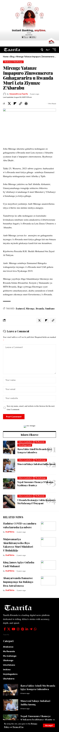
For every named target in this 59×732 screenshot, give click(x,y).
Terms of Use (18, 727)
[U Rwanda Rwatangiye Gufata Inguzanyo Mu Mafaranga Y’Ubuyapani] (9, 501)
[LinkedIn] (27, 629)
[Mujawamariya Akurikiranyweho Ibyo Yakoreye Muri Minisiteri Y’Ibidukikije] (48, 541)
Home (5, 56)
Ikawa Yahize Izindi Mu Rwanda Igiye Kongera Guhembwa (34, 451)
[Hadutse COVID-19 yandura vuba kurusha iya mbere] (48, 526)
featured (20, 308)
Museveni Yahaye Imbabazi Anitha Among (36, 464)
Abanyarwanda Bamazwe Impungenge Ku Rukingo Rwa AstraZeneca (18, 581)
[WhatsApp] (35, 629)
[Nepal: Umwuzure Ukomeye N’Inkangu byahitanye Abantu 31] (9, 483)
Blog (12, 56)
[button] (49, 725)
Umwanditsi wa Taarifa (18, 94)
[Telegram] (31, 629)
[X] (9, 629)
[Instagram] (18, 629)
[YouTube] (13, 629)
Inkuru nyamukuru (26, 442)
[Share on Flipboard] (14, 103)
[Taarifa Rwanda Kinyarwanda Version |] (12, 49)
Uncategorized (25, 445)
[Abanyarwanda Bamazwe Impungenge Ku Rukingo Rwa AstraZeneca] (48, 580)
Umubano (50, 308)
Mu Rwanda (39, 442)
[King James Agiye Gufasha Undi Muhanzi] (48, 565)
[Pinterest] (22, 629)
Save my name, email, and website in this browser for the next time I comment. (31, 408)
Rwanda (40, 308)
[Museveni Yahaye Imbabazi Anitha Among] (9, 465)
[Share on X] (9, 103)
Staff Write (9, 532)
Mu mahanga (40, 460)
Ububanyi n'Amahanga (13, 62)
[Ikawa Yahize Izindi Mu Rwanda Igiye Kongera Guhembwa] (9, 447)
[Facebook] (5, 629)
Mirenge (30, 308)
